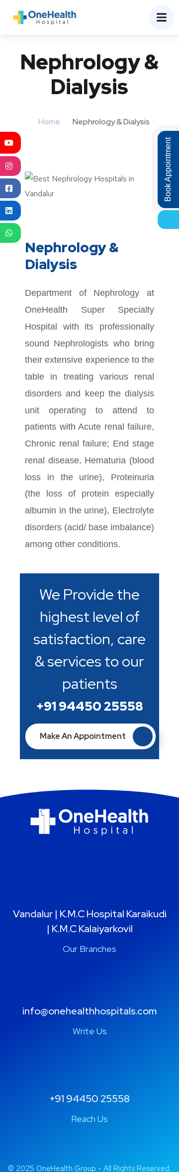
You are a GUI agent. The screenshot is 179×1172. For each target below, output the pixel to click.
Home (49, 121)
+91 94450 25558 (89, 706)
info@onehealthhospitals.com (89, 1011)
